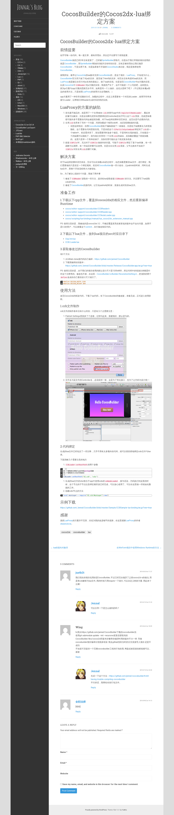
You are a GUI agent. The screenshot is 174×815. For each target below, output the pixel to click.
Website (64, 773)
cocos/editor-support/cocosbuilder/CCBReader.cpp (88, 212)
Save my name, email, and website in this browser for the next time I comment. (100, 784)
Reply (78, 589)
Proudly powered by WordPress (96, 810)
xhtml (20, 86)
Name (63, 752)
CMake (20, 68)
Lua (19, 77)
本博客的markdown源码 (25, 142)
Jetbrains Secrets (23, 155)
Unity (20, 94)
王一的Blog (20, 167)
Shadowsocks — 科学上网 (26, 158)
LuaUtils (19, 134)
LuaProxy (131, 75)
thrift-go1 (19, 139)
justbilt (80, 572)
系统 (17, 97)
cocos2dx (66, 532)
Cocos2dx (81, 75)
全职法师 (81, 701)
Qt (18, 83)
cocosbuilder (79, 532)
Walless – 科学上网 (23, 161)
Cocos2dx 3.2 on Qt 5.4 (25, 125)
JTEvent (19, 131)
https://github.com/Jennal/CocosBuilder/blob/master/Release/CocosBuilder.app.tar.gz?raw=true (108, 265)
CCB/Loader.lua (72, 242)
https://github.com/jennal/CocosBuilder (112, 259)
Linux (20, 103)
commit (88, 227)
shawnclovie (65, 524)
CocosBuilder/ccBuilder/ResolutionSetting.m (117, 274)
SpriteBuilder (107, 60)
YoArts (124, 810)
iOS (19, 100)
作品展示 (17, 37)
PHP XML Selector (23, 136)
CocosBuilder (66, 60)
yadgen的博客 (21, 164)
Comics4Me (18, 26)
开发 (17, 59)
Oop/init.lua (70, 239)
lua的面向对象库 (59, 547)
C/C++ (20, 62)
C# (19, 65)
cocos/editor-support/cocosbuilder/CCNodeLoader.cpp (90, 215)
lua (89, 532)
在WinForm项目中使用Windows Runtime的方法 (139, 547)
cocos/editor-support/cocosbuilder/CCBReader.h (87, 208)
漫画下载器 (17, 21)
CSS (19, 71)
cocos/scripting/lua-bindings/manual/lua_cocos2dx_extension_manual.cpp (99, 218)
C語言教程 (17, 31)
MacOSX (21, 106)
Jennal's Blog (29, 7)
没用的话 (19, 88)
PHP (19, 80)
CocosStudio (112, 67)
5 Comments (116, 28)
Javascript (22, 74)
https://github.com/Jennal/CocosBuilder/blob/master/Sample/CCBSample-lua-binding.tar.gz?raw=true (106, 507)
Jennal (95, 603)
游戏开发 (19, 91)
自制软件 (19, 112)
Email (63, 763)
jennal (105, 28)
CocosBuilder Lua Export (25, 128)
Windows (21, 109)
